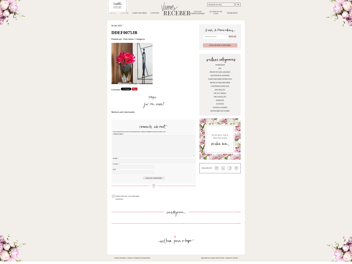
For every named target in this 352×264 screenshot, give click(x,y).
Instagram (217, 168)
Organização (220, 97)
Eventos (220, 104)
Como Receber (139, 13)
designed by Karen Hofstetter (213, 258)
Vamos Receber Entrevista (220, 79)
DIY (220, 69)
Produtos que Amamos (220, 72)
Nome (116, 158)
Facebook (230, 168)
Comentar (115, 90)
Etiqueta (220, 100)
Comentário (118, 134)
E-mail (116, 164)
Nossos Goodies (220, 108)
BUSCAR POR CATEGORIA (220, 45)
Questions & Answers (220, 76)
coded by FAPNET (231, 258)
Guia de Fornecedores (197, 13)
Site (114, 169)
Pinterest (236, 168)
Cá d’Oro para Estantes (127, 196)
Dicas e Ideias (220, 93)
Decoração (220, 90)
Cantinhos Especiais (220, 86)
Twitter (223, 168)
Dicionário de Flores (220, 111)
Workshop (232, 13)
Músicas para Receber (220, 83)
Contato (155, 13)
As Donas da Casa (215, 13)
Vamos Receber (176, 8)
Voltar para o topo (176, 239)
